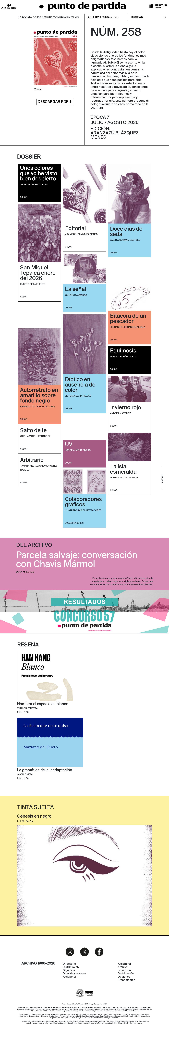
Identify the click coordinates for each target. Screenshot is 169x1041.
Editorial (75, 228)
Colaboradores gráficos (83, 502)
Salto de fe (33, 430)
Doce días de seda (126, 231)
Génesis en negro (34, 816)
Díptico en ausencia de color (80, 385)
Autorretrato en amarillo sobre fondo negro (39, 396)
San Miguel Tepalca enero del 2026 (38, 273)
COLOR (23, 197)
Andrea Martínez (120, 413)
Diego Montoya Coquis (34, 185)
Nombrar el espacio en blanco (42, 704)
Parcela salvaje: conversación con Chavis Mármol (76, 560)
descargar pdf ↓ (55, 102)
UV (68, 444)
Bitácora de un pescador (128, 318)
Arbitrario (32, 460)
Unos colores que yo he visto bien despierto (38, 174)
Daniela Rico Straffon (124, 478)
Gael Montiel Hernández (35, 436)
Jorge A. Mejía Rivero (78, 450)
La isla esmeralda (123, 469)
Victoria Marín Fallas (78, 396)
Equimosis (123, 351)
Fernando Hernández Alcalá (127, 327)
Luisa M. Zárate (25, 572)
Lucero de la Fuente (32, 284)
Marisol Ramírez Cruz (123, 357)
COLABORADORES (74, 522)
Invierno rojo (125, 407)
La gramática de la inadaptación (44, 770)
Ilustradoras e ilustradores (83, 510)
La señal (75, 289)
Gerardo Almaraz (76, 295)
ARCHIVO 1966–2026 (103, 17)
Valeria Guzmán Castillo (125, 240)
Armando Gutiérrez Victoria (37, 407)
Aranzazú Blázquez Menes (81, 234)
